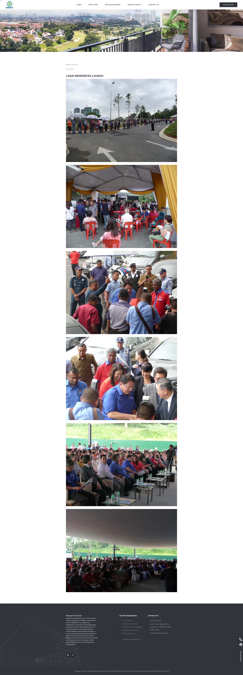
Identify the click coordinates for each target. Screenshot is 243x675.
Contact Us (153, 5)
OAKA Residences (129, 633)
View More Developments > (132, 639)
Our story (93, 5)
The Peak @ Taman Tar (130, 630)
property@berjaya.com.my (159, 633)
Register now (240, 656)
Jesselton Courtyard (130, 624)
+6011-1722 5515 (155, 621)
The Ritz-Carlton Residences (132, 627)
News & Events (134, 5)
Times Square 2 (128, 621)
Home (79, 5)
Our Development (113, 5)
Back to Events (73, 65)
